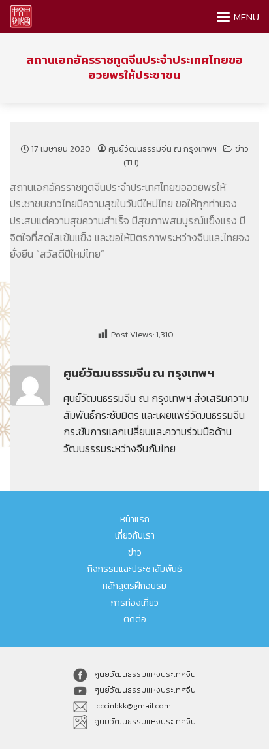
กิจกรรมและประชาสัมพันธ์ (134, 569)
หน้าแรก (135, 519)
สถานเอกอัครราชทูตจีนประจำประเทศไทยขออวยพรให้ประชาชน (134, 67)
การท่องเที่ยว (135, 603)
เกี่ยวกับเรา (135, 535)
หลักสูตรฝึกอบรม (134, 586)
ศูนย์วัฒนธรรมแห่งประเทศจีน (145, 674)
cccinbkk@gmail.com (132, 706)
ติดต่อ (134, 619)
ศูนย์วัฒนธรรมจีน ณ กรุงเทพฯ (162, 148)
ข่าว (135, 552)
